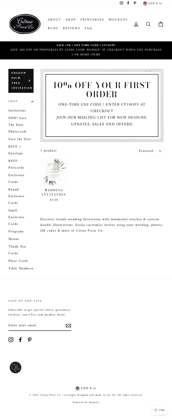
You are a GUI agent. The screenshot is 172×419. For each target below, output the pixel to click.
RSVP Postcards (16, 164)
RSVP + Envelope (15, 150)
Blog (53, 28)
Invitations (17, 111)
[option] (86, 50)
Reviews (71, 28)
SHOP (71, 20)
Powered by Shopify (86, 402)
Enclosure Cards (16, 178)
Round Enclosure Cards (16, 196)
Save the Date (19, 139)
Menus (13, 239)
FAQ (88, 28)
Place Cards (18, 261)
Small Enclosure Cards (16, 217)
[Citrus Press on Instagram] (10, 339)
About (54, 20)
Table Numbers (21, 268)
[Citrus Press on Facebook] (20, 339)
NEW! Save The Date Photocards (17, 125)
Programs (16, 231)
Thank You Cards (17, 250)
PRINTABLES (92, 20)
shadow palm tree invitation (22, 80)
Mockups (118, 20)
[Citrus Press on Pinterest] (29, 339)
